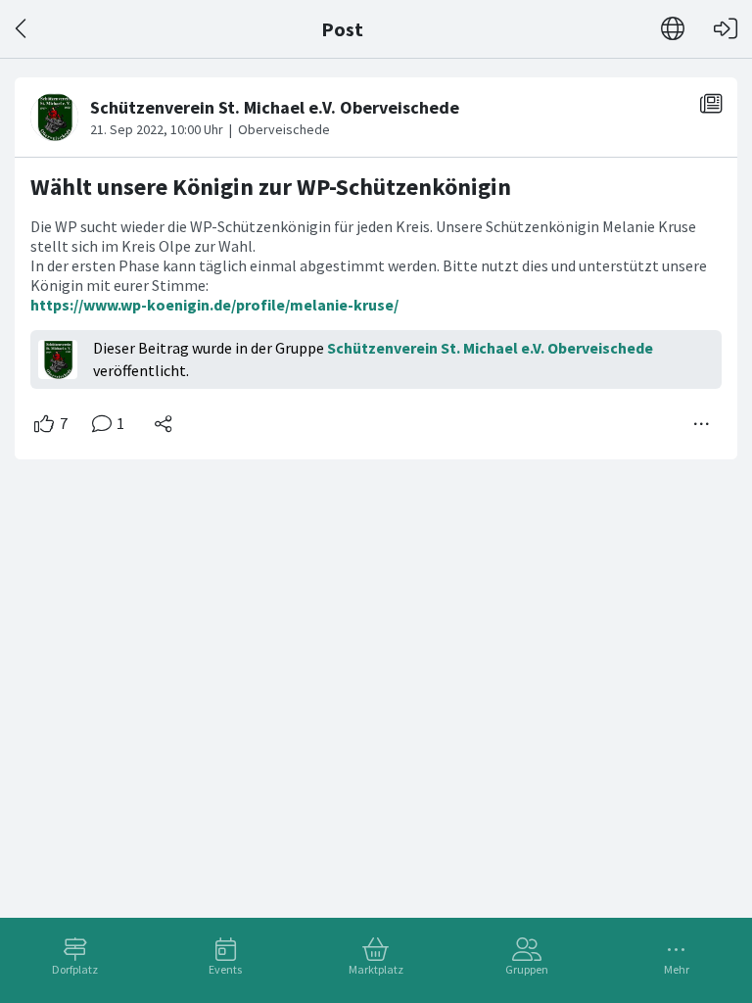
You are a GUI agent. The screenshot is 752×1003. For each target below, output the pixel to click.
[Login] (725, 29)
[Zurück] (22, 29)
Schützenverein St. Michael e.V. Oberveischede (490, 348)
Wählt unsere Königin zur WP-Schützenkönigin (270, 186)
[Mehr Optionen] (702, 424)
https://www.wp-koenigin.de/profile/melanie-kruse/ (214, 304)
